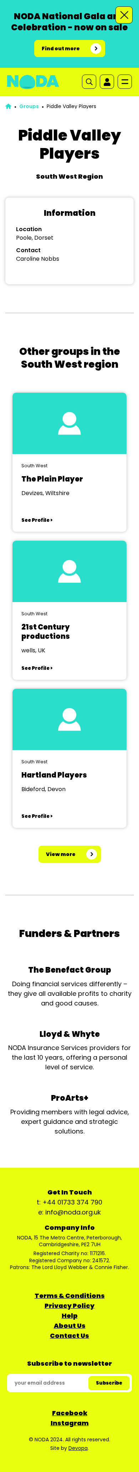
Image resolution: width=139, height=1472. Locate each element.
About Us (70, 1325)
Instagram (70, 1422)
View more (61, 854)
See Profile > (36, 520)
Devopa (78, 1448)
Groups (29, 106)
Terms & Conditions (70, 1295)
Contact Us (69, 1335)
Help (70, 1315)
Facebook (69, 1413)
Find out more (61, 48)
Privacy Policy (69, 1305)
